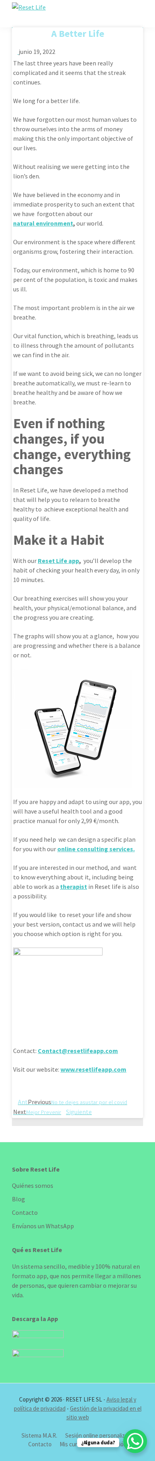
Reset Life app (58, 561)
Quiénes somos (32, 1185)
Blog (18, 1199)
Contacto (25, 1212)
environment (54, 223)
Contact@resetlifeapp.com (78, 1051)
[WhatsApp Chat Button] (135, 1441)
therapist (73, 886)
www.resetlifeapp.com (93, 1069)
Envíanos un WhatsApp (43, 1226)
